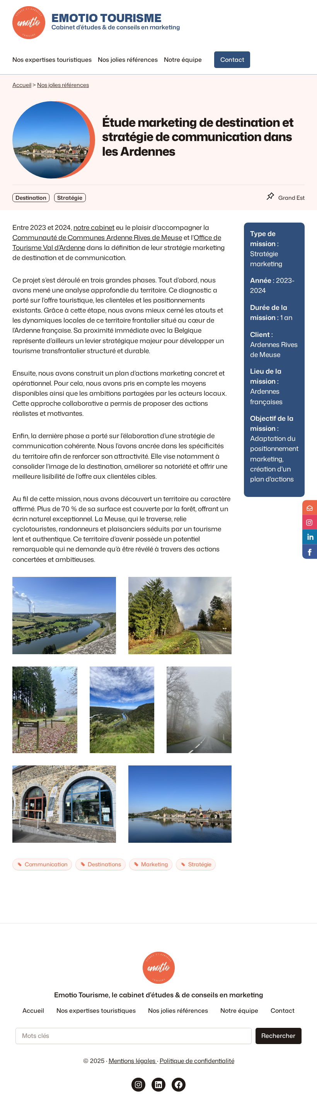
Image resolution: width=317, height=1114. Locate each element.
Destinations (104, 864)
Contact (232, 59)
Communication (46, 864)
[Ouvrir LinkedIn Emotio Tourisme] (309, 536)
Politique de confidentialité (197, 1060)
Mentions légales (133, 1060)
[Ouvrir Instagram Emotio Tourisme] (309, 522)
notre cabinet (93, 227)
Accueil (21, 85)
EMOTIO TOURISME (106, 18)
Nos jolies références (63, 85)
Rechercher (278, 1035)
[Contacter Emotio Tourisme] (309, 507)
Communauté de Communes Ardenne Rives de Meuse (97, 237)
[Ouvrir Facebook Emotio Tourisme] (309, 551)
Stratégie (199, 864)
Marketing (154, 864)
